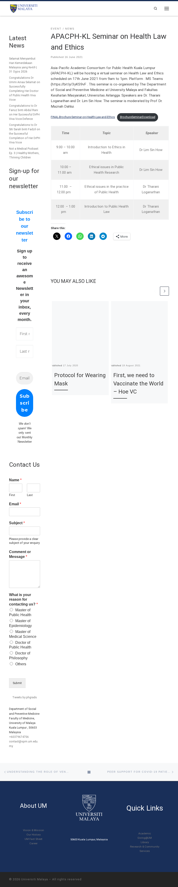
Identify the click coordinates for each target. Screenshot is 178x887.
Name (15, 480)
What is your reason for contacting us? (23, 599)
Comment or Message (20, 554)
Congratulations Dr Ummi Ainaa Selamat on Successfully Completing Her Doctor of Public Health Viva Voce (24, 88)
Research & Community (144, 846)
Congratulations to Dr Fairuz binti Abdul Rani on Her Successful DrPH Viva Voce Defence (24, 112)
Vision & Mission (33, 830)
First (12, 495)
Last (30, 495)
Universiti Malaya (34, 879)
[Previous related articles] (154, 291)
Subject (17, 523)
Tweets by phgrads (24, 697)
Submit (17, 683)
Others (20, 664)
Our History (33, 834)
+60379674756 (19, 737)
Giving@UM (144, 837)
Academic (144, 833)
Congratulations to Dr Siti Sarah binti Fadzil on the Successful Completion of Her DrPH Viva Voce (24, 133)
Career (33, 843)
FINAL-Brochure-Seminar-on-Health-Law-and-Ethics (83, 117)
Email (15, 504)
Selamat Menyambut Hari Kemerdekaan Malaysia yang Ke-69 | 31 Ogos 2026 (23, 65)
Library (145, 842)
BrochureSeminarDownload (137, 117)
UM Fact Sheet (33, 839)
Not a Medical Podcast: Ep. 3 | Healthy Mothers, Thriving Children (24, 153)
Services (145, 851)
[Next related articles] (164, 291)
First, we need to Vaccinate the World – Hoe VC (138, 383)
